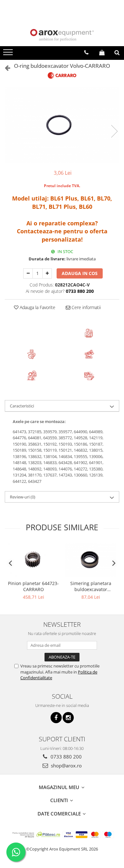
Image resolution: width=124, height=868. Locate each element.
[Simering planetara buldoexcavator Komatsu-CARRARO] (90, 560)
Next (114, 131)
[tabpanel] (62, 125)
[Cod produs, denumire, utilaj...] (117, 52)
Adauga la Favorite (36, 307)
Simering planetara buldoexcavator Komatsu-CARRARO (90, 586)
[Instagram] (68, 717)
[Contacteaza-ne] (86, 52)
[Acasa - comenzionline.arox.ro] (62, 35)
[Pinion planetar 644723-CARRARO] (33, 560)
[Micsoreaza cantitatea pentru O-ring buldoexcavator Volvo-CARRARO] (28, 273)
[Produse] (8, 54)
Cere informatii (85, 307)
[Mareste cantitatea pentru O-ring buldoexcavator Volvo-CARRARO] (47, 273)
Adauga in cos (80, 273)
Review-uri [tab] (22, 497)
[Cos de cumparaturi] (102, 52)
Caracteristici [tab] (22, 406)
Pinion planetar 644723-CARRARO (33, 586)
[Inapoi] (5, 67)
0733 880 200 (65, 756)
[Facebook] (56, 717)
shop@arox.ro (66, 765)
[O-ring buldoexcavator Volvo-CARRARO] (62, 125)
